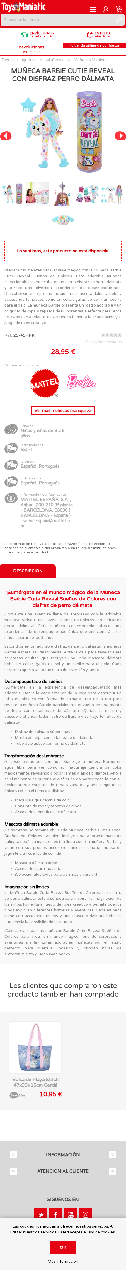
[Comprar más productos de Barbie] (81, 396)
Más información (63, 1261)
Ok (63, 1247)
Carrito (118, 9)
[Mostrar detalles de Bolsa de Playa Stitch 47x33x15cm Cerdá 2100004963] (35, 1047)
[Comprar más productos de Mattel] (45, 396)
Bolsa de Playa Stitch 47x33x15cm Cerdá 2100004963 (35, 1085)
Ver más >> (63, 410)
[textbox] (57, 20)
